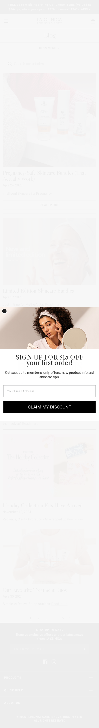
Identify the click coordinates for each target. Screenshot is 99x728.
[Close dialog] (4, 311)
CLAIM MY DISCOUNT (49, 407)
